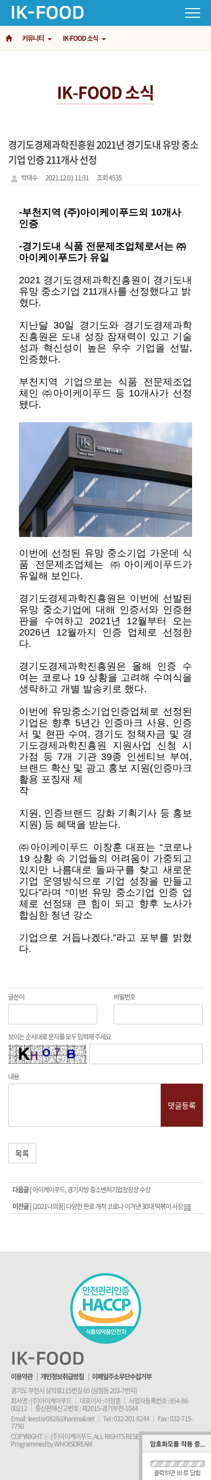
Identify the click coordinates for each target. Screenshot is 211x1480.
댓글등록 (182, 1105)
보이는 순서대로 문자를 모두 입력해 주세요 (59, 1036)
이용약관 (21, 1376)
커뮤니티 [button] (33, 38)
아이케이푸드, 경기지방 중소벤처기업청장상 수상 (91, 1190)
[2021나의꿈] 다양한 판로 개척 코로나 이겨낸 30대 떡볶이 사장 (108, 1206)
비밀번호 (124, 997)
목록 (22, 1153)
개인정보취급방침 (62, 1376)
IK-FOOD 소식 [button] (81, 38)
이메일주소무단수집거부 (121, 1376)
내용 (13, 1076)
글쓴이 (16, 997)
